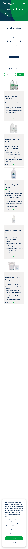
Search (20, 74)
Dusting (14, 49)
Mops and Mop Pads (14, 41)
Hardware (14, 61)
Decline (14, 542)
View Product (8, 118)
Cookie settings (14, 533)
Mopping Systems (14, 37)
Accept (14, 538)
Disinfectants (14, 57)
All (14, 33)
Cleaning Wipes (14, 45)
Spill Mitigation (14, 53)
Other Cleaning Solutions (14, 65)
